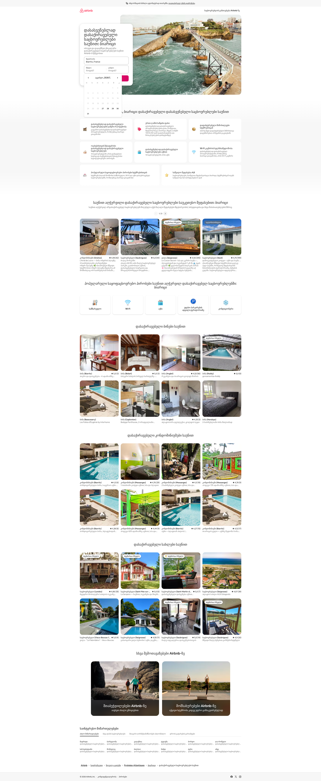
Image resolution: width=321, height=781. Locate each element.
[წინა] (156, 214)
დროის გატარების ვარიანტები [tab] (182, 734)
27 (103, 108)
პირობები (123, 777)
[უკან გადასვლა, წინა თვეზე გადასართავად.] (88, 78)
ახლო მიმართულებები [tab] (89, 734)
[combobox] (106, 61)
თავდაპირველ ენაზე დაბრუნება (182, 3)
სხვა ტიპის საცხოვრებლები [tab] (114, 734)
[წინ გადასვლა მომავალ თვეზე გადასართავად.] (117, 78)
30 (118, 108)
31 (88, 114)
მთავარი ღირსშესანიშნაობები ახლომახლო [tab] (147, 734)
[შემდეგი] (165, 214)
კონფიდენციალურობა (107, 777)
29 (113, 108)
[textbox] (95, 70)
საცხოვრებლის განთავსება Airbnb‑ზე (222, 10)
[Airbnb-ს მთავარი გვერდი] (86, 11)
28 (108, 108)
